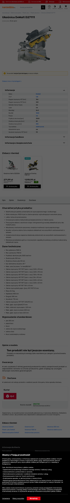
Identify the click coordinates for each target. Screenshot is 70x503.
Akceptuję (34, 498)
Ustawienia (6, 498)
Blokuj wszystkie (18, 498)
